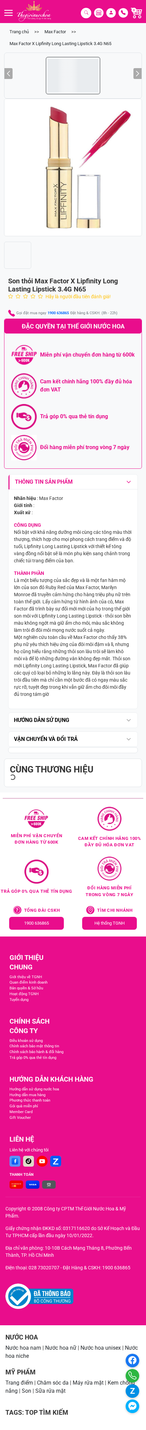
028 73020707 (44, 1267)
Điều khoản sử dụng (26, 1041)
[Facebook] (15, 1161)
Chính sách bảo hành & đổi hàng (36, 1052)
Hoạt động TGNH (24, 994)
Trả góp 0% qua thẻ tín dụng (33, 1057)
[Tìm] (86, 13)
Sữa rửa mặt (50, 1391)
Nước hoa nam (23, 1348)
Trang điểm (19, 1382)
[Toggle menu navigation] (8, 13)
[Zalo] (55, 1161)
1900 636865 (58, 313)
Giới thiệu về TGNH (26, 977)
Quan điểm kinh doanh (29, 982)
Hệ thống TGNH (109, 923)
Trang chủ (19, 31)
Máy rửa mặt (88, 1382)
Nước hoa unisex (100, 1348)
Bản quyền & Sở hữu (26, 988)
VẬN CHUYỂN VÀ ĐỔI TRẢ (46, 739)
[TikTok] (28, 1161)
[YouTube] (42, 1161)
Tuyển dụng (19, 1000)
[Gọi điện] (132, 1376)
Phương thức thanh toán (30, 1100)
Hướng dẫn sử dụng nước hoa (34, 1089)
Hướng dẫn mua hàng (27, 1095)
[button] (73, 167)
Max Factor (55, 31)
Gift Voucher (20, 1117)
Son (26, 1391)
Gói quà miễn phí (24, 1106)
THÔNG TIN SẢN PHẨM (44, 482)
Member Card (21, 1112)
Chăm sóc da (53, 1382)
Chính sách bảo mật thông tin (34, 1046)
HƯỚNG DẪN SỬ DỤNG (41, 720)
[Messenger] (132, 1406)
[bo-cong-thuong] (39, 1296)
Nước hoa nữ (60, 1348)
